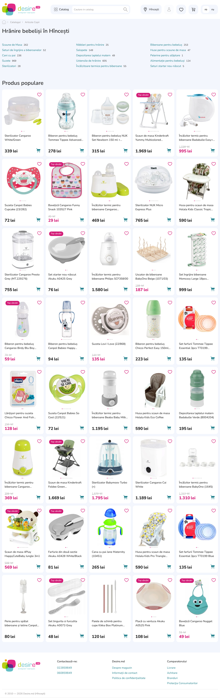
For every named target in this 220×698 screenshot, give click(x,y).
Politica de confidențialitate (128, 678)
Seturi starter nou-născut (166, 66)
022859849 (64, 668)
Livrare (171, 668)
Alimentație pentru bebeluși (167, 61)
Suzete (6, 61)
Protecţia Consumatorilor (182, 683)
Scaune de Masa (12, 45)
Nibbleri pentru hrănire (90, 45)
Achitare (172, 673)
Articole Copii (32, 22)
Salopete (82, 50)
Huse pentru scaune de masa (168, 50)
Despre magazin (122, 668)
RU (213, 9)
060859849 (64, 673)
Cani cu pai (9, 55)
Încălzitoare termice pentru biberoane (99, 66)
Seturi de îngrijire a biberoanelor (22, 50)
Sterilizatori (9, 66)
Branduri (172, 678)
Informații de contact (124, 673)
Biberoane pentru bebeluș (166, 45)
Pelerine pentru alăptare (165, 55)
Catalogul (15, 22)
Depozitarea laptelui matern (93, 55)
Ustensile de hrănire (88, 61)
